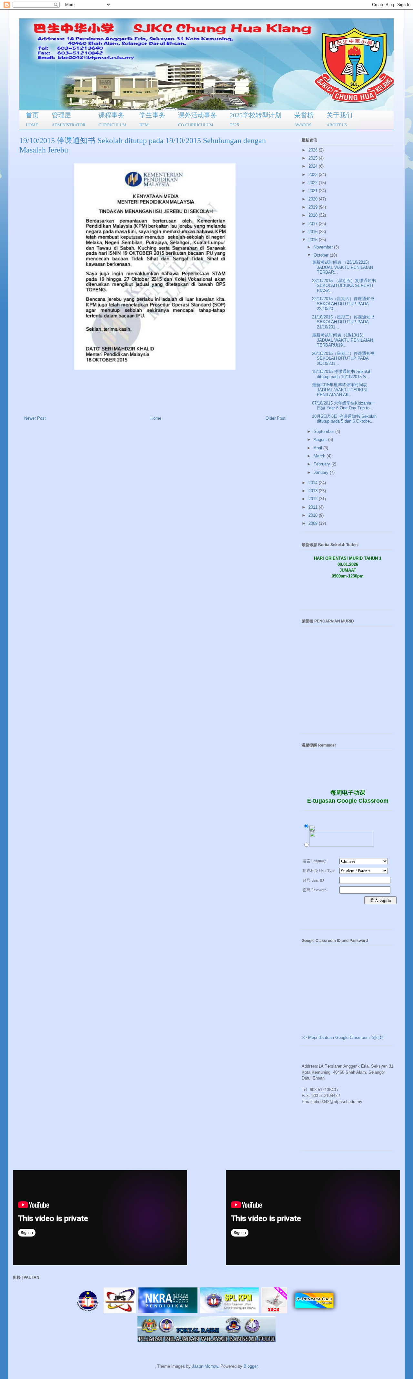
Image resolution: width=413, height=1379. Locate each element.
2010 (313, 515)
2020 (313, 199)
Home (155, 418)
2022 (313, 182)
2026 (313, 150)
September (324, 431)
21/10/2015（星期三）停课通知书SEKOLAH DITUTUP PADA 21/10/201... (343, 322)
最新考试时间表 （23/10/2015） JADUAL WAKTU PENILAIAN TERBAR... (342, 267)
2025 (313, 158)
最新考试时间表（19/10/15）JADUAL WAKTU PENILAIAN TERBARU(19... (342, 340)
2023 (313, 174)
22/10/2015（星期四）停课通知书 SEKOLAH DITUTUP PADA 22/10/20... (343, 303)
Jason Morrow (205, 1366)
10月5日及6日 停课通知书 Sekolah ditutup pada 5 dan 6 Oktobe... (344, 419)
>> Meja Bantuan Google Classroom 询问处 (343, 1037)
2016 (313, 231)
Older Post (276, 418)
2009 (313, 523)
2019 (313, 207)
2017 (313, 223)
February (322, 464)
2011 (313, 507)
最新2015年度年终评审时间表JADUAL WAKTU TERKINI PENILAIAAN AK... (340, 389)
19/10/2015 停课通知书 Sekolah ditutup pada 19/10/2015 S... (341, 374)
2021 (313, 190)
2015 (313, 239)
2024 (313, 166)
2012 (313, 498)
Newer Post (35, 418)
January (322, 472)
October (322, 255)
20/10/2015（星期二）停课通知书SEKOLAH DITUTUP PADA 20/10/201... (343, 358)
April (318, 447)
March (320, 456)
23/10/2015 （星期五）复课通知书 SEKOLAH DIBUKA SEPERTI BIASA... (344, 285)
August (321, 439)
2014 (313, 482)
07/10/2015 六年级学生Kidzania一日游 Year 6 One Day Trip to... (343, 406)
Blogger (250, 1366)
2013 (313, 490)
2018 (313, 215)
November (324, 247)
